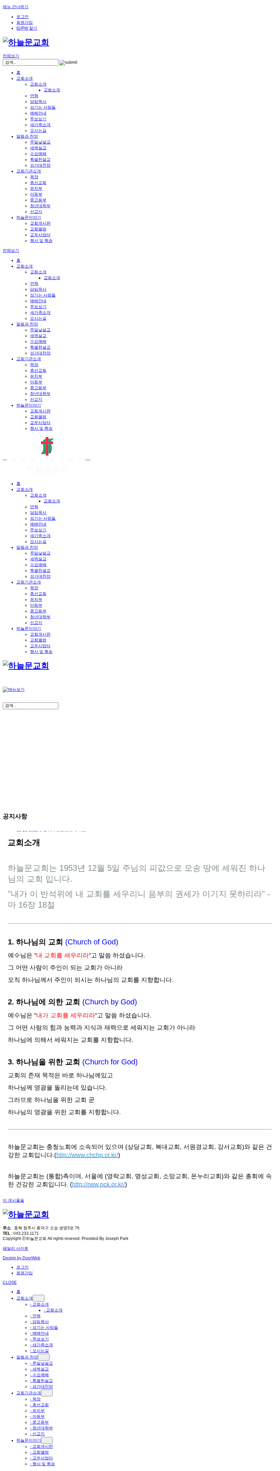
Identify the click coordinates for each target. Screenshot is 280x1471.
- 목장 (35, 1399)
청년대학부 (40, 205)
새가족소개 (40, 124)
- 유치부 (37, 1410)
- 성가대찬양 (41, 1386)
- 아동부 (37, 1416)
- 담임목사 (39, 1321)
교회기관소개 (28, 171)
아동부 (36, 194)
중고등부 (38, 200)
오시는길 (38, 130)
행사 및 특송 (41, 240)
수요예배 (38, 153)
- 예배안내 (39, 1333)
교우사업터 (40, 234)
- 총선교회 (39, 1404)
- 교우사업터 (41, 1458)
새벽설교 (38, 148)
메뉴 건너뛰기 (15, 6)
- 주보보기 (39, 1339)
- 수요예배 (39, 1375)
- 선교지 (37, 1433)
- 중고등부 (39, 1422)
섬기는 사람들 (43, 107)
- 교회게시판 (41, 1446)
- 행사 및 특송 (42, 1463)
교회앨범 (38, 229)
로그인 (22, 16)
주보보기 (38, 119)
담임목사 (38, 101)
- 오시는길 (39, 1350)
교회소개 (24, 78)
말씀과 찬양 (27, 136)
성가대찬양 (40, 165)
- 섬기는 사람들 (44, 1327)
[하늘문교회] (26, 42)
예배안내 (38, 113)
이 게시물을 (13, 1200)
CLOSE (10, 1282)
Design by (21, 1258)
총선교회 (38, 182)
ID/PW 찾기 (26, 28)
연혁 (34, 95)
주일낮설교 (40, 142)
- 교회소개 (39, 1304)
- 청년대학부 (41, 1428)
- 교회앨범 (39, 1452)
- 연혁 (35, 1316)
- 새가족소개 (41, 1345)
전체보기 (11, 56)
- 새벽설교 (39, 1369)
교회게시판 (40, 223)
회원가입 (24, 22)
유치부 (36, 188)
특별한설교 (40, 159)
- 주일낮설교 (41, 1363)
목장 (34, 177)
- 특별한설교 (41, 1380)
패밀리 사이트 (15, 1248)
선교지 (36, 211)
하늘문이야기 (28, 217)
